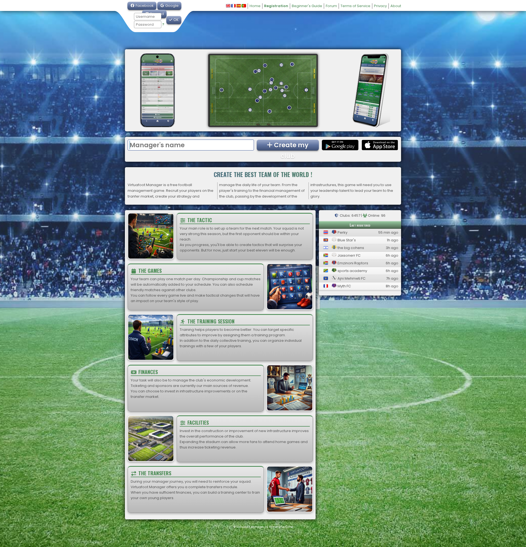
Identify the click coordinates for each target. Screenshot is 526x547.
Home (255, 5)
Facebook (144, 5)
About (395, 5)
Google (171, 5)
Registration (276, 5)
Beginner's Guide (307, 5)
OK (175, 19)
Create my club (290, 146)
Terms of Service (355, 5)
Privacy (380, 5)
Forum (331, 5)
